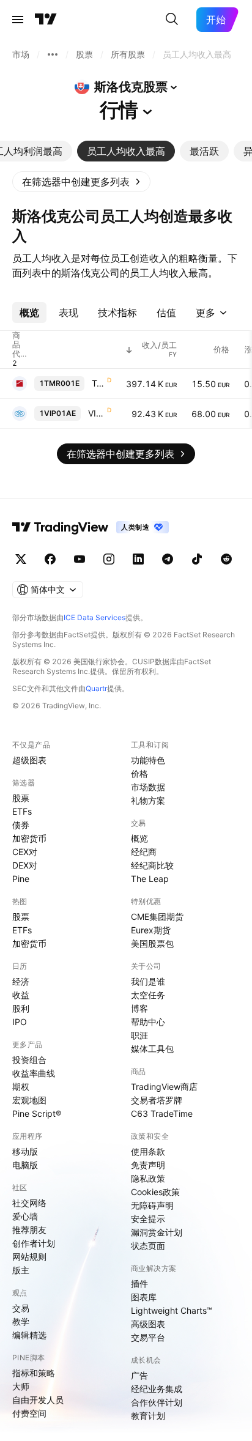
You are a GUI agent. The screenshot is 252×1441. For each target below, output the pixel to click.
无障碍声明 (152, 1205)
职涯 (139, 1035)
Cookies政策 (155, 1192)
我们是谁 (148, 981)
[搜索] (172, 19)
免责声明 (148, 1165)
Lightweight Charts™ (171, 1310)
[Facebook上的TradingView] (50, 559)
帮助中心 (148, 1022)
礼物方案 (148, 800)
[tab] (126, 151)
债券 (20, 825)
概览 (139, 838)
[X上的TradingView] (20, 559)
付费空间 (29, 1413)
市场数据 (148, 787)
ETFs (22, 811)
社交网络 (29, 1203)
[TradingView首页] (46, 19)
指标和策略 (33, 1373)
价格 (139, 773)
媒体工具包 (152, 1048)
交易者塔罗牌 (156, 1100)
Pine (20, 878)
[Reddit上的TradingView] (226, 559)
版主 (20, 1270)
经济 (20, 981)
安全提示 (148, 1218)
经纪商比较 (152, 865)
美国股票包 (152, 943)
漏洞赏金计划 (156, 1232)
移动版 (25, 1151)
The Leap (150, 878)
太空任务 (148, 995)
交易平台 (148, 1337)
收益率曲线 (33, 1073)
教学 (20, 1321)
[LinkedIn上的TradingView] (138, 559)
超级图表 (29, 760)
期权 (20, 1086)
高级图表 (148, 1324)
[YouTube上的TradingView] (79, 559)
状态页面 (148, 1245)
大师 (20, 1386)
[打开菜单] (18, 19)
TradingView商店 (164, 1086)
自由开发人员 (38, 1400)
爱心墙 (25, 1216)
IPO (19, 1022)
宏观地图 (29, 1100)
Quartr (96, 688)
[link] (81, 181)
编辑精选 (29, 1335)
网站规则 (29, 1256)
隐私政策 (148, 1178)
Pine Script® (36, 1113)
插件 (139, 1283)
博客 (139, 1008)
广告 (139, 1375)
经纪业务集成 (156, 1389)
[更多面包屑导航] (52, 54)
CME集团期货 (157, 916)
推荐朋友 (29, 1229)
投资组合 (29, 1059)
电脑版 (25, 1165)
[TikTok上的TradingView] (197, 559)
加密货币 (29, 838)
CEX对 (24, 851)
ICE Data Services (94, 617)
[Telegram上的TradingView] (167, 559)
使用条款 (148, 1151)
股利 (20, 1008)
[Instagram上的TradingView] (108, 559)
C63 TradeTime (162, 1113)
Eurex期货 (151, 930)
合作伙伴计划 (156, 1402)
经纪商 (144, 851)
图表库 (144, 1297)
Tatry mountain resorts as (98, 383)
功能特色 (148, 760)
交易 (20, 1308)
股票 (20, 798)
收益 (20, 995)
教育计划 (148, 1415)
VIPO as (96, 413)
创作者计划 (33, 1243)
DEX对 (24, 865)
